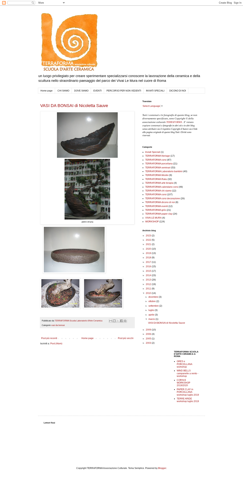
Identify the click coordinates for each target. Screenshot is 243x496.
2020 (149, 249)
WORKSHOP (152, 221)
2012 (149, 284)
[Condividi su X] (118, 321)
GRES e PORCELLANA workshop (184, 364)
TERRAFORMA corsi (155, 160)
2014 (149, 275)
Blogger (162, 468)
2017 (149, 262)
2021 (149, 244)
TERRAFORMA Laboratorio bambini (163, 171)
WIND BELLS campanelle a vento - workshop (187, 373)
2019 (149, 253)
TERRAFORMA (174, 122)
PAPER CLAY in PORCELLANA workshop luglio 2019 (188, 392)
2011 (149, 288)
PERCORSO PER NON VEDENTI (124, 90)
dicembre (153, 297)
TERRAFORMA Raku (156, 179)
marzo (151, 319)
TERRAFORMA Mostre (157, 175)
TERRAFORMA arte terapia (159, 183)
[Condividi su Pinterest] (125, 321)
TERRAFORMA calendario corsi (161, 187)
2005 (149, 338)
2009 (149, 329)
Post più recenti (49, 338)
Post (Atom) (56, 343)
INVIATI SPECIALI (155, 90)
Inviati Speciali (152, 152)
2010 (149, 293)
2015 (149, 271)
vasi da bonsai (58, 325)
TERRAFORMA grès (155, 210)
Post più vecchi (125, 338)
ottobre (152, 301)
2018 (149, 257)
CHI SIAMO (63, 90)
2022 (149, 240)
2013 (149, 279)
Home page (46, 90)
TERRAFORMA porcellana (159, 163)
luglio (151, 310)
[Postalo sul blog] (114, 321)
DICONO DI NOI (177, 90)
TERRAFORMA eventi (156, 206)
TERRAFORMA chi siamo (158, 190)
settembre (153, 306)
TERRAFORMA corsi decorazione (162, 198)
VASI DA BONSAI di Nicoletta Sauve (74, 105)
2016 (149, 266)
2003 (149, 343)
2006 (149, 334)
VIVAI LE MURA (153, 217)
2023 (149, 235)
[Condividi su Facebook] (121, 321)
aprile (151, 314)
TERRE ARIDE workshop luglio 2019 (188, 400)
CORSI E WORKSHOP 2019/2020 (183, 383)
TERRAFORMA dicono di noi (160, 202)
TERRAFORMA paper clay (158, 213)
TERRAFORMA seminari (157, 167)
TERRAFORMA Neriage (157, 156)
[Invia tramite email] (111, 321)
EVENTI (97, 90)
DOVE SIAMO (81, 90)
